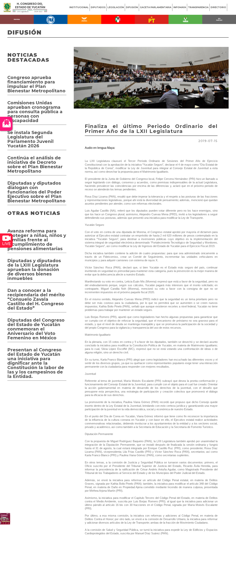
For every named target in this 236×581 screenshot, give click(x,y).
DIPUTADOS (98, 7)
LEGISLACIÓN (115, 7)
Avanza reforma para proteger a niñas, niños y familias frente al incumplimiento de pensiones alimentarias (36, 239)
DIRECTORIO (218, 7)
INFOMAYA (179, 7)
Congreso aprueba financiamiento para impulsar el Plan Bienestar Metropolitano (36, 84)
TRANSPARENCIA (198, 7)
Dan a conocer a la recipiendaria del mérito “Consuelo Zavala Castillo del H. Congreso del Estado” (36, 299)
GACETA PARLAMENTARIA (155, 7)
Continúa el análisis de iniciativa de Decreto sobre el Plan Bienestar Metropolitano (35, 164)
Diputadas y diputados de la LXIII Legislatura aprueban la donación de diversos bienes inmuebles (34, 269)
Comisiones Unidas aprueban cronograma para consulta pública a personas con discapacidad (35, 111)
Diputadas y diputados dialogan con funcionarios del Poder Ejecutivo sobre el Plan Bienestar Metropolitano (36, 191)
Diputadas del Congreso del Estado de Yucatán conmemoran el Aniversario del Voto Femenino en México (36, 328)
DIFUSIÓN (132, 7)
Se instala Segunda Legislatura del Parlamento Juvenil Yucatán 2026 (30, 139)
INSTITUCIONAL (79, 7)
